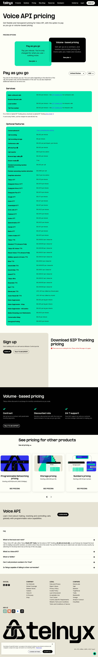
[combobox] (77, 73)
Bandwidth (76, 595)
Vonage (75, 597)
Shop (27, 597)
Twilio (75, 593)
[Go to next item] (51, 496)
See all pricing (24, 445)
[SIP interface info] (17, 148)
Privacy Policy (54, 588)
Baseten (75, 588)
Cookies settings (34, 651)
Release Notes (30, 588)
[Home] (8, 3)
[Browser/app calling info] (21, 156)
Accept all (47, 651)
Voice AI (28, 593)
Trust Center (53, 597)
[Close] (52, 644)
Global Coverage (31, 586)
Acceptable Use (54, 595)
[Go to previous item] (46, 496)
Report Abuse (54, 586)
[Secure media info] (18, 160)
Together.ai (76, 591)
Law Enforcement (55, 593)
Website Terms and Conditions (59, 602)
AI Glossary (29, 595)
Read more (39, 647)
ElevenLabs (76, 584)
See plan (66, 57)
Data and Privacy (55, 584)
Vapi (74, 586)
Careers (28, 591)
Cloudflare (76, 602)
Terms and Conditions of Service (60, 604)
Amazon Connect (78, 599)
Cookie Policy (54, 591)
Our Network (30, 584)
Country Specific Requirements (59, 599)
